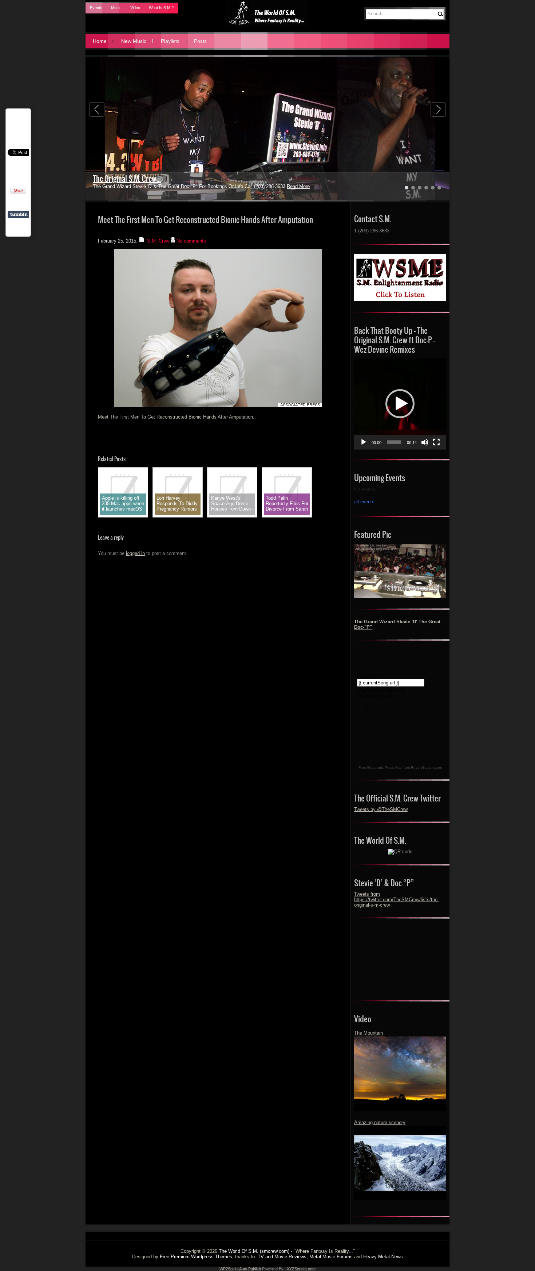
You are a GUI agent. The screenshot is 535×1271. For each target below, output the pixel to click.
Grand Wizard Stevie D (124, 178)
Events (96, 7)
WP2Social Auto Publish (240, 1269)
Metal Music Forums (331, 1256)
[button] (400, 403)
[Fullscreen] (436, 442)
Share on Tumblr (19, 214)
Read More (280, 186)
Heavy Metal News (383, 1256)
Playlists (170, 41)
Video (135, 7)
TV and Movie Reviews (282, 1256)
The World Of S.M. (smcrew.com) (254, 1251)
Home (100, 41)
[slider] (394, 442)
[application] (400, 403)
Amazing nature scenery (379, 1122)
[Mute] (424, 442)
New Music (133, 41)
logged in (135, 553)
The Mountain (368, 1033)
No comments (191, 241)
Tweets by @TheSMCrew (381, 809)
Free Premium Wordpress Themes (196, 1256)
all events (364, 501)
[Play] (363, 442)
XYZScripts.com (301, 1269)
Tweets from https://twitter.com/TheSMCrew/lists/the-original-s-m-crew (396, 899)
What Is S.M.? (161, 7)
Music (116, 7)
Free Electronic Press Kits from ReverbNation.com (400, 768)
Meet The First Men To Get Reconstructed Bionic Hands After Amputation (175, 417)
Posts (200, 41)
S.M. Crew (158, 241)
